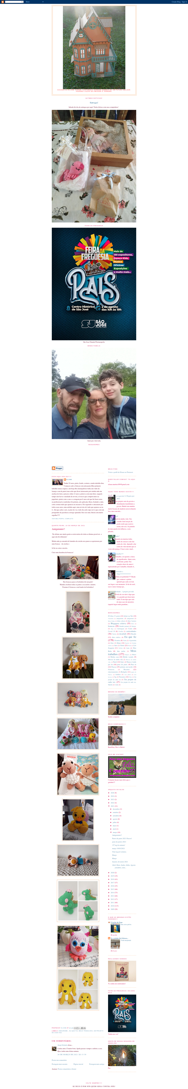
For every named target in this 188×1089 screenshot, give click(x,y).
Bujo (112, 629)
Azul (116, 516)
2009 (113, 909)
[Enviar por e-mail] (75, 1028)
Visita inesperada (126, 940)
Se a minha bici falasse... (119, 938)
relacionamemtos (113, 672)
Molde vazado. (128, 657)
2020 (113, 872)
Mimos (134, 654)
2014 (113, 892)
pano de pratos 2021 (119, 842)
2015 (113, 889)
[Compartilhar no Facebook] (82, 1028)
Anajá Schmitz (63, 1045)
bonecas (111, 626)
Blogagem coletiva (118, 623)
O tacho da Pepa (117, 922)
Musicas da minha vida (115, 659)
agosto (115, 819)
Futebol (127, 643)
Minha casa (114, 657)
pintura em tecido (126, 667)
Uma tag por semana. (119, 852)
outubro (116, 812)
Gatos (116, 645)
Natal (115, 662)
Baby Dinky (111, 621)
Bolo (132, 624)
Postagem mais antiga (96, 1064)
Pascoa (114, 667)
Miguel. (127, 654)
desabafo (122, 633)
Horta (129, 645)
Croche (121, 631)
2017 (113, 882)
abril (114, 829)
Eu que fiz (73, 1031)
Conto (130, 628)
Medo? (117, 536)
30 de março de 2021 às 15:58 (72, 1054)
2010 (113, 906)
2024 (113, 796)
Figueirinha (132, 640)
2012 (113, 899)
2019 (113, 876)
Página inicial (78, 1064)
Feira (124, 640)
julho (115, 822)
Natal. (122, 662)
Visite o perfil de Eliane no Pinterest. (120, 472)
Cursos (114, 634)
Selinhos (118, 674)
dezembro (116, 809)
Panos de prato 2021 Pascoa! (122, 838)
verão (116, 685)
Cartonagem (120, 629)
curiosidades (131, 631)
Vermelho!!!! (119, 554)
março (115, 832)
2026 (113, 793)
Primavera (111, 669)
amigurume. (63, 1031)
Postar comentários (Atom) (67, 1069)
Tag (115, 677)
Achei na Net (128, 616)
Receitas (127, 669)
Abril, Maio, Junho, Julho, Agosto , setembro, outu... (124, 866)
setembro (116, 815)
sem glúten (127, 674)
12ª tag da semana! (118, 845)
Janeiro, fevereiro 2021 (120, 862)
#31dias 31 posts (114, 616)
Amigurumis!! (117, 835)
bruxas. (134, 626)
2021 (113, 806)
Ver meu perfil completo (62, 518)
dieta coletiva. (116, 637)
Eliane (69, 479)
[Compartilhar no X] (80, 1028)
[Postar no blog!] (77, 1028)
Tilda (130, 677)
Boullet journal (124, 626)
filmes (119, 643)
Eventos (117, 640)
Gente (122, 645)
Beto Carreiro (132, 621)
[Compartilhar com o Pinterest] (84, 1028)
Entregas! (94, 102)
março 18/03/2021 (118, 848)
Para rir (133, 664)
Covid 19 (111, 631)
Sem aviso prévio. (126, 924)
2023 (113, 799)
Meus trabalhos (86, 1031)
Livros (121, 648)
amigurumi (130, 618)
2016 (113, 886)
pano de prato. (122, 664)
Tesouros (122, 677)
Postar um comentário (59, 1060)
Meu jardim (121, 651)
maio (115, 825)
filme (112, 643)
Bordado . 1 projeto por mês (124, 591)
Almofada (110, 618)
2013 (113, 896)
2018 (113, 879)
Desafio (133, 634)
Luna (127, 648)
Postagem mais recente (59, 1064)
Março (114, 855)
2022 (113, 803)
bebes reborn (121, 621)
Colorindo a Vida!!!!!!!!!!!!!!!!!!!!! (123, 572)
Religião (124, 672)
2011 (113, 902)
